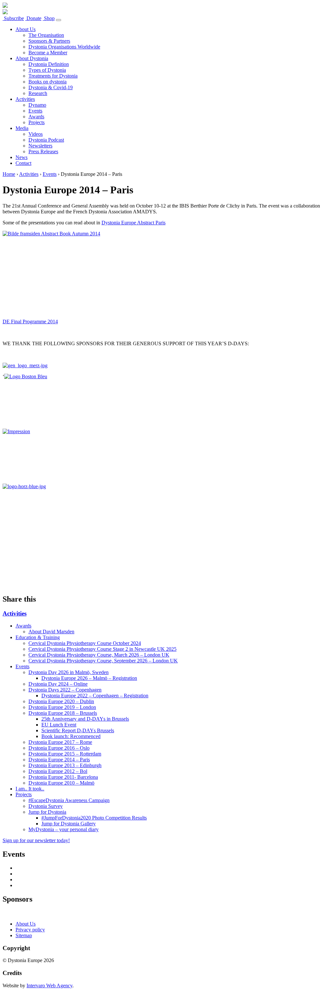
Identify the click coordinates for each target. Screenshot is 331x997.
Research (37, 93)
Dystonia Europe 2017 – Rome (60, 742)
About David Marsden (51, 631)
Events (35, 110)
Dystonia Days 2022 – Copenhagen (64, 689)
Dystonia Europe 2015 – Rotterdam (64, 753)
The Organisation (46, 35)
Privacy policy (30, 929)
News (21, 157)
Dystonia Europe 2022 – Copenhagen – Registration (94, 695)
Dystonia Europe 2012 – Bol (57, 771)
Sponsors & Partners (49, 41)
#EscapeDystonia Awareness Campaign (69, 800)
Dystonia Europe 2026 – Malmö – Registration (89, 678)
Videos (35, 134)
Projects (36, 122)
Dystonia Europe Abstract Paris (133, 222)
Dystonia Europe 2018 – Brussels (62, 713)
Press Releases (43, 151)
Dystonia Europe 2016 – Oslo (59, 748)
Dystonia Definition (48, 64)
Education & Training (38, 637)
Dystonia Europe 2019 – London (62, 707)
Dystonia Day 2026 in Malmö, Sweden (68, 672)
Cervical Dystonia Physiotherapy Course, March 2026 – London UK (98, 655)
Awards (36, 116)
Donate (33, 18)
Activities (25, 99)
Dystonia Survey (45, 806)
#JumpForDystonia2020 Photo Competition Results (94, 817)
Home (9, 174)
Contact (23, 163)
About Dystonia (32, 58)
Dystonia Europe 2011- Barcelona (63, 777)
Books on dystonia (47, 81)
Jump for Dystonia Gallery (68, 823)
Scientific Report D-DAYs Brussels (77, 730)
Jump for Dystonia (47, 812)
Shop (49, 18)
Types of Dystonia (47, 70)
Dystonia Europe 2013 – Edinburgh (64, 765)
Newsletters (40, 145)
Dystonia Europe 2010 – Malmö (61, 783)
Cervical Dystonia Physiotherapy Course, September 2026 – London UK (103, 660)
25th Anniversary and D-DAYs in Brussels (85, 719)
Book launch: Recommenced (71, 736)
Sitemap (24, 935)
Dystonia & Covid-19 (50, 87)
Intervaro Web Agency (49, 985)
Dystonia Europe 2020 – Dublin (61, 701)
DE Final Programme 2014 (30, 321)
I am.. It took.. (30, 788)
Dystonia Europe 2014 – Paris (59, 759)
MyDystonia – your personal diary (63, 829)
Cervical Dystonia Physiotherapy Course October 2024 (84, 643)
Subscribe (13, 18)
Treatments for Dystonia (53, 76)
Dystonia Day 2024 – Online (58, 684)
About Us (26, 29)
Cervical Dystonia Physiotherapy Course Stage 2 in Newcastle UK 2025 (102, 649)
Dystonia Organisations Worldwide (64, 46)
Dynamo (37, 105)
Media (22, 128)
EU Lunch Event (58, 724)
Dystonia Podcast (46, 140)
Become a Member (47, 52)
